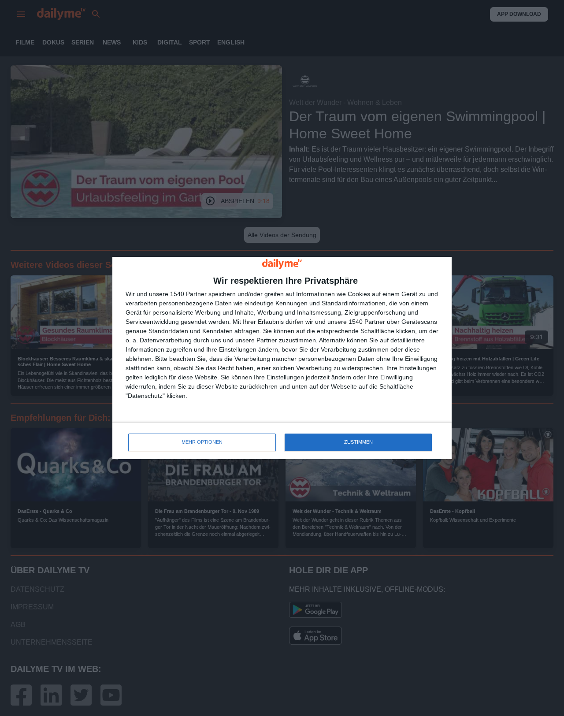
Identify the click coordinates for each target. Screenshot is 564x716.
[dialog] (282, 358)
